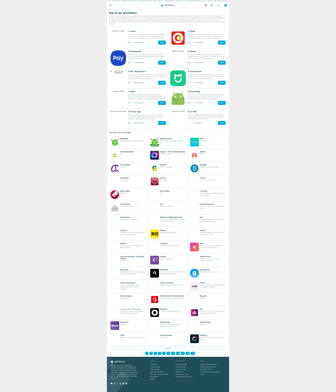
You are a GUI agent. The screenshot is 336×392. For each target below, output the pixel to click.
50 (187, 353)
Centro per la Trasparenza (157, 372)
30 (177, 353)
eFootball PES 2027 (126, 0)
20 (173, 353)
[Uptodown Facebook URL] (126, 383)
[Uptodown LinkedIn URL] (123, 383)
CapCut (209, 0)
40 (182, 353)
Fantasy (198, 0)
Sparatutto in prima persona (145, 0)
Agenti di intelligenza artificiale (221, 0)
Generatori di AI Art (169, 0)
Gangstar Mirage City (189, 0)
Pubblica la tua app (180, 367)
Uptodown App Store (181, 364)
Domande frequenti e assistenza (183, 376)
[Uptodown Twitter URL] (117, 383)
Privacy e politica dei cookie (207, 367)
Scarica (162, 42)
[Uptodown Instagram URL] (120, 383)
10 (168, 353)
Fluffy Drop (134, 0)
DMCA (202, 374)
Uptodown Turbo (182, 374)
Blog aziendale (154, 376)
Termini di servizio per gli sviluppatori (210, 372)
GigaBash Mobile (179, 0)
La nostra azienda (155, 367)
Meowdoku (160, 0)
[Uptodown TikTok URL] (114, 383)
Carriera (152, 379)
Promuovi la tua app (180, 369)
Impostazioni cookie (205, 369)
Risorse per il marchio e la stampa (159, 374)
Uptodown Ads (179, 372)
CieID (155, 0)
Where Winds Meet (116, 0)
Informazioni (153, 364)
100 (192, 353)
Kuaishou (204, 0)
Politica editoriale (154, 369)
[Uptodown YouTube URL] (111, 383)
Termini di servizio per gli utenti (208, 364)
